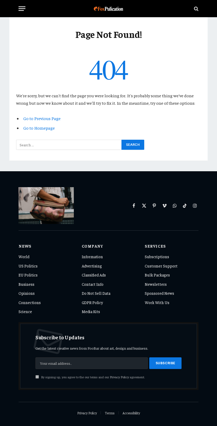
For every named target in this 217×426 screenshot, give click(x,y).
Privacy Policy (119, 377)
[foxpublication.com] (109, 8)
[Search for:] (69, 145)
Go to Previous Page (42, 118)
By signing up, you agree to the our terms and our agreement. (92, 377)
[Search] (195, 9)
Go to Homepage (39, 128)
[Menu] (22, 9)
